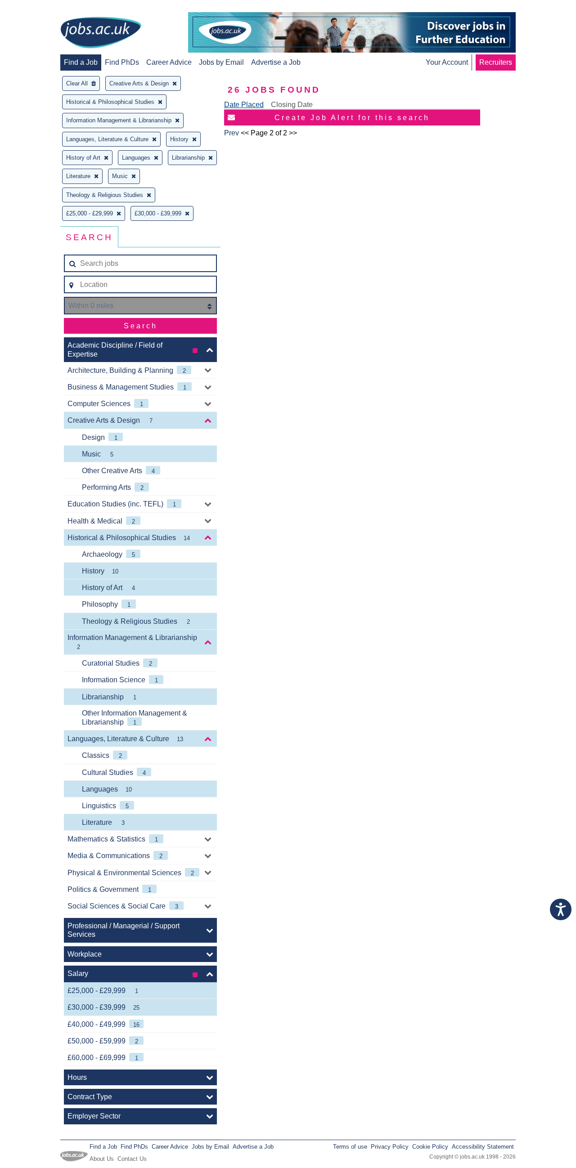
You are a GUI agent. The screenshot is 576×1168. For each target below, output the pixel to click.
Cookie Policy (430, 1146)
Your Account (447, 62)
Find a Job (81, 62)
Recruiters (495, 62)
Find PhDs (122, 62)
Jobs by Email (221, 62)
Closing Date (292, 104)
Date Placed (244, 104)
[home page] (100, 33)
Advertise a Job (276, 62)
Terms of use (350, 1146)
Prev (231, 133)
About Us (102, 1158)
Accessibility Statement (483, 1146)
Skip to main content (36, 8)
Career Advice (169, 62)
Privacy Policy (390, 1146)
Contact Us (132, 1158)
